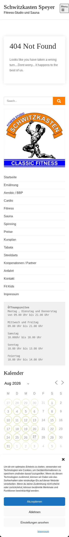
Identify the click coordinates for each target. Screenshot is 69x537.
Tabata (8, 247)
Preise (8, 231)
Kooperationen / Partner (20, 263)
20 (34, 429)
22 (52, 429)
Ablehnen (34, 512)
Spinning (10, 224)
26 (25, 437)
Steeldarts (11, 255)
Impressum (43, 531)
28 (17, 403)
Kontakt (9, 278)
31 (8, 446)
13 (34, 420)
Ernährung (11, 185)
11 (17, 420)
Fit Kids (9, 286)
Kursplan (10, 239)
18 (17, 429)
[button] (63, 459)
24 (8, 437)
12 (25, 420)
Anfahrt (9, 270)
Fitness (9, 208)
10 (8, 420)
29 (25, 403)
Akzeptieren (34, 501)
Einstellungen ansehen (35, 522)
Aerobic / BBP (13, 192)
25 (17, 437)
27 (8, 403)
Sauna (8, 216)
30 (34, 403)
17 (8, 429)
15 (52, 420)
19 (25, 429)
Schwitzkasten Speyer (29, 7)
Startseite (10, 177)
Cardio (8, 200)
